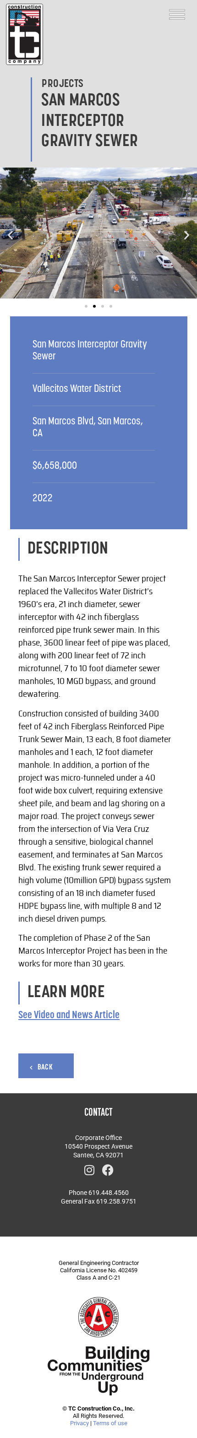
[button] (10, 235)
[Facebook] (107, 1170)
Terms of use (110, 1423)
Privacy (79, 1423)
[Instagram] (89, 1170)
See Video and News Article (69, 1015)
